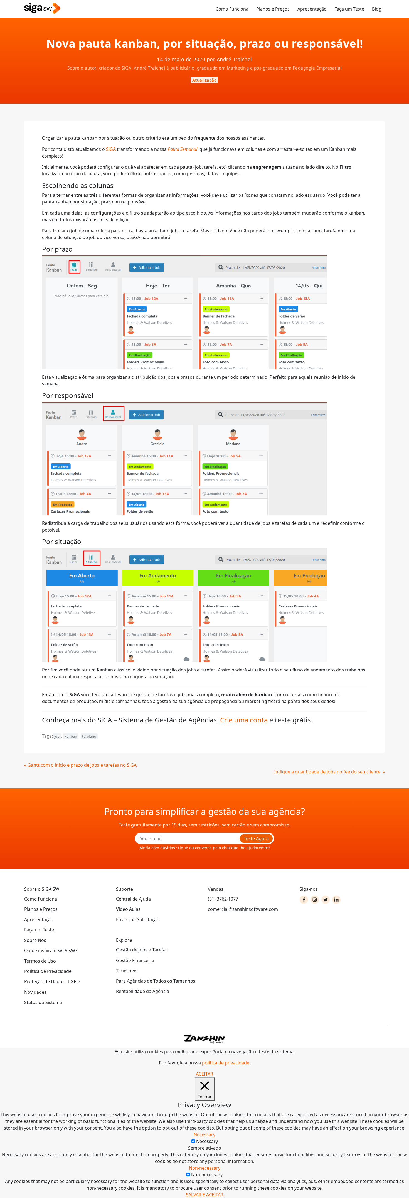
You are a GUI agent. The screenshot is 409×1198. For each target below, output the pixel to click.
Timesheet (127, 971)
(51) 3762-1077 (223, 899)
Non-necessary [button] (204, 1168)
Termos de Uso (40, 961)
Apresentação (312, 9)
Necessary (207, 1141)
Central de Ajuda (133, 899)
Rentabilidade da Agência (142, 991)
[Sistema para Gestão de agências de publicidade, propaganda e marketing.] (42, 8)
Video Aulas (128, 909)
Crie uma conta (244, 719)
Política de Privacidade (48, 971)
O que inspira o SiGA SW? (50, 951)
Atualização (204, 80)
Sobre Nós (35, 940)
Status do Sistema (43, 1002)
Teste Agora (256, 838)
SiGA (111, 149)
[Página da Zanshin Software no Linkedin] (336, 899)
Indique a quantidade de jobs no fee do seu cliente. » (329, 772)
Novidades (35, 992)
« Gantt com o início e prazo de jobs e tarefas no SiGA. (81, 765)
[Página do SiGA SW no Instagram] (315, 899)
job (57, 736)
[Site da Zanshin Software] (204, 1039)
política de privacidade (225, 1063)
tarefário (89, 736)
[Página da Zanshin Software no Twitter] (325, 899)
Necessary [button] (204, 1134)
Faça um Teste (349, 9)
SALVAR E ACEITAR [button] (204, 1195)
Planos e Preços (273, 9)
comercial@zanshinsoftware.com (243, 909)
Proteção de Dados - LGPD (52, 981)
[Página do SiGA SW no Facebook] (304, 899)
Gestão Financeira (135, 960)
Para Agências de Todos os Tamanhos (155, 981)
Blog (376, 9)
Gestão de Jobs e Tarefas (142, 950)
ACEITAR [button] (204, 1074)
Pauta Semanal (182, 149)
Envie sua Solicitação (137, 919)
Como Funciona (232, 9)
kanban (71, 736)
